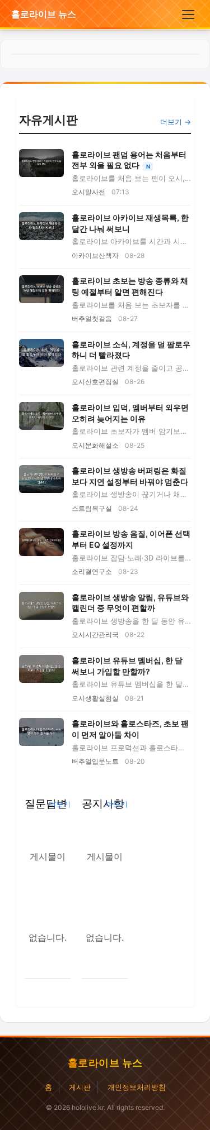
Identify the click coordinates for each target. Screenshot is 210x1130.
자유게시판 (48, 120)
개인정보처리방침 (137, 1087)
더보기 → (175, 121)
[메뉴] (188, 14)
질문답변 (46, 803)
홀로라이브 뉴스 (43, 14)
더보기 (60, 803)
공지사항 (103, 803)
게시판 (80, 1087)
